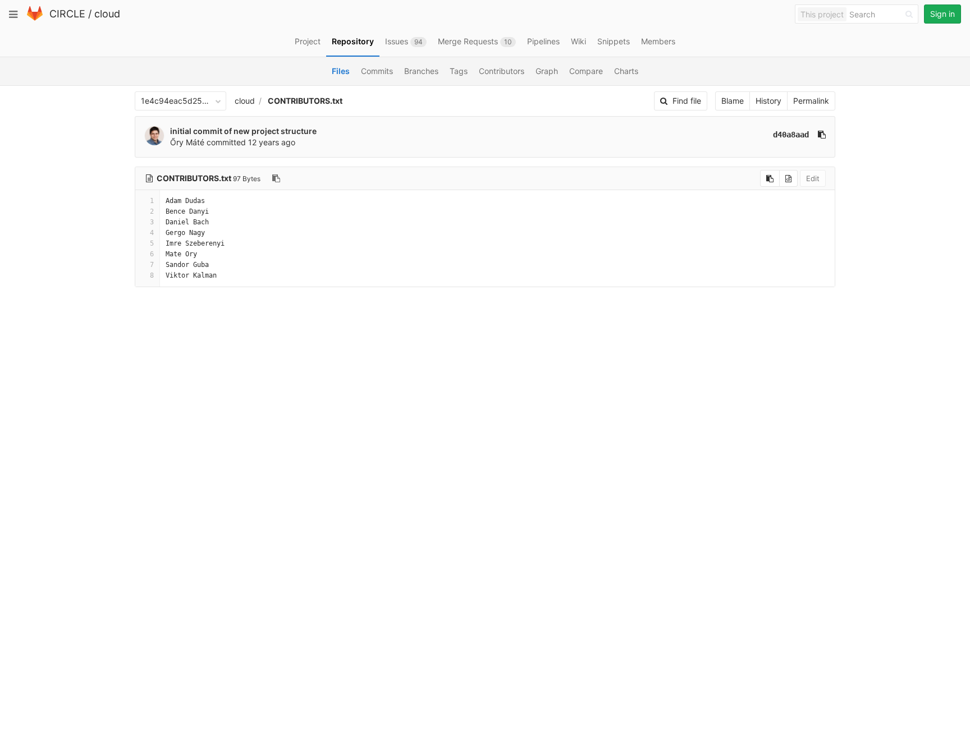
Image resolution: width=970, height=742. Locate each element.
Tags (459, 71)
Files (341, 71)
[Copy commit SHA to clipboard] (822, 134)
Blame (732, 100)
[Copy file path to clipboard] (276, 178)
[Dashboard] (35, 18)
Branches (421, 71)
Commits (377, 71)
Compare (586, 71)
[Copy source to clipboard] (770, 178)
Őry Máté (187, 142)
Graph (547, 71)
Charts (626, 71)
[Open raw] (788, 178)
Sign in (942, 14)
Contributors (501, 71)
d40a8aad (791, 134)
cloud (107, 14)
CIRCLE (67, 14)
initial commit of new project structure (243, 131)
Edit (813, 178)
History (768, 100)
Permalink (811, 100)
